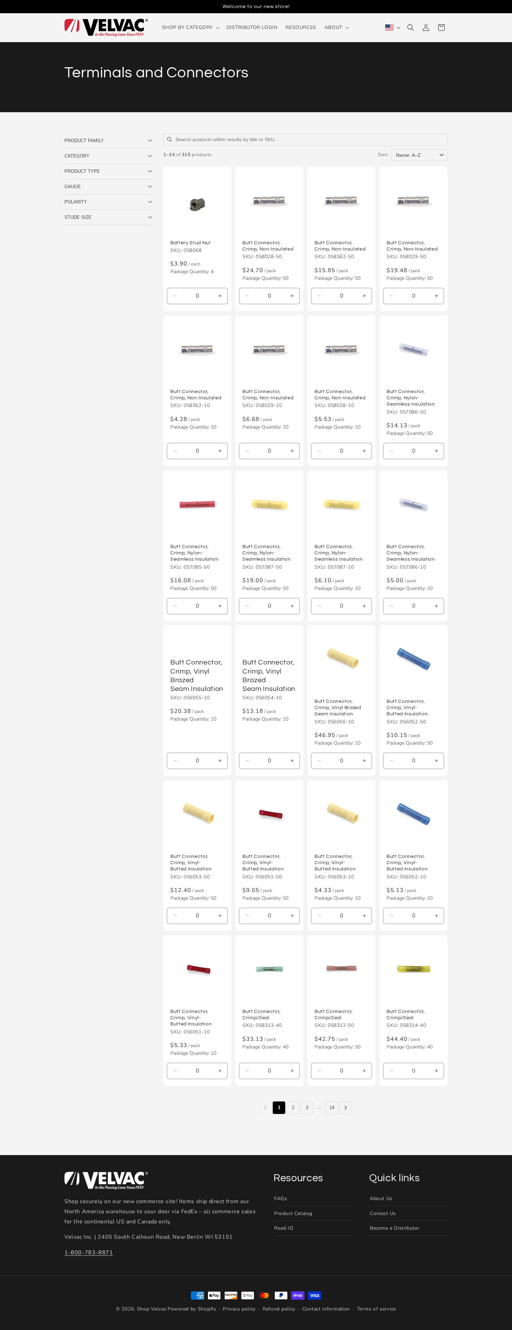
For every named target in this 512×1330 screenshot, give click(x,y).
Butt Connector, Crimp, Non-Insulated (267, 246)
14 (331, 1107)
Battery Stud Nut (190, 242)
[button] (190, 27)
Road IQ (283, 1228)
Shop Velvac (151, 1309)
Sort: (383, 155)
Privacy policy (239, 1309)
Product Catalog (293, 1213)
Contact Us (383, 1213)
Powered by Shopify (192, 1309)
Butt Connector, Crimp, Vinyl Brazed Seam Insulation (196, 676)
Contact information (326, 1309)
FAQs (280, 1198)
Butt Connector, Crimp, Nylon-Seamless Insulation (411, 398)
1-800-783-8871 (88, 1252)
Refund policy (279, 1309)
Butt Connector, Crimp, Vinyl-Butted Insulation (407, 707)
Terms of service (376, 1309)
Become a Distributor (395, 1228)
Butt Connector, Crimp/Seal (261, 1014)
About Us (381, 1198)
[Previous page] (265, 1107)
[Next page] (346, 1107)
